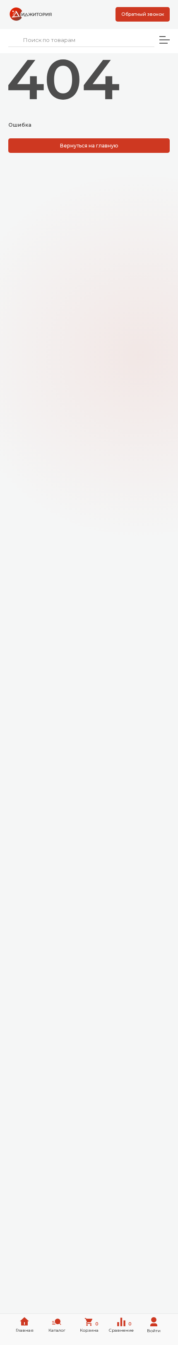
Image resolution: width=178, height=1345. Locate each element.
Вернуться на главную (89, 145)
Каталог (56, 1330)
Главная (25, 1330)
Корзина (89, 1327)
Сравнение (121, 1327)
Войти (154, 1330)
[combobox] (81, 40)
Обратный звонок (142, 14)
